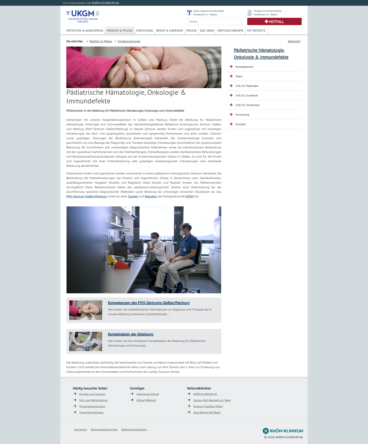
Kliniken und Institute (92, 394)
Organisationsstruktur (92, 406)
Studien (133, 196)
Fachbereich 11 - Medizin (205, 14)
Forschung (144, 30)
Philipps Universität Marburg (267, 10)
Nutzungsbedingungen (104, 429)
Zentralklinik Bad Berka (207, 412)
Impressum (80, 429)
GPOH (190, 196)
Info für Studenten (248, 105)
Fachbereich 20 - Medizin (266, 14)
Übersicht (294, 41)
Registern (151, 196)
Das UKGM (207, 30)
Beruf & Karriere (169, 30)
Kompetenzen (245, 67)
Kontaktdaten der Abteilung (130, 334)
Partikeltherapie (231, 30)
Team (239, 76)
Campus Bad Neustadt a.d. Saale (212, 400)
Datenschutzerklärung (134, 429)
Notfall (276, 21)
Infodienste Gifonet (147, 394)
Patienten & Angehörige (85, 30)
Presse (191, 30)
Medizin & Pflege (120, 30)
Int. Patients (256, 30)
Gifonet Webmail (146, 400)
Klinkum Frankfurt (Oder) (208, 406)
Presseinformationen (91, 412)
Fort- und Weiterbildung (93, 400)
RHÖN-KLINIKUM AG (205, 394)
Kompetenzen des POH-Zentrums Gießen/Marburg (149, 302)
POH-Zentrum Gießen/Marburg (86, 196)
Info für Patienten (247, 86)
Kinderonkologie (129, 41)
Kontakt (241, 124)
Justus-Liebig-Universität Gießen (208, 10)
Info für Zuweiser (247, 95)
